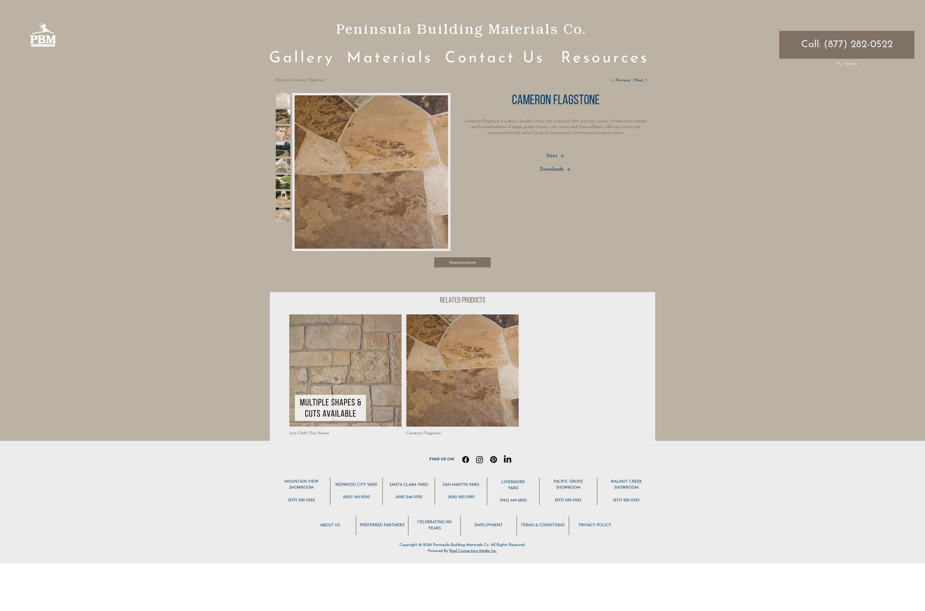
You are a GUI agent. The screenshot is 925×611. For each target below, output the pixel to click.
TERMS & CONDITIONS (543, 525)
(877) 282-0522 (301, 500)
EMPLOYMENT (489, 525)
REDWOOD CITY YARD (356, 485)
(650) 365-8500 (356, 497)
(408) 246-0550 (408, 497)
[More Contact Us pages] (547, 59)
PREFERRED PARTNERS (382, 525)
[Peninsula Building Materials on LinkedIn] (507, 459)
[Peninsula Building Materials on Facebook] (465, 459)
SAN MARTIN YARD (461, 485)
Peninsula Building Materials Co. (461, 28)
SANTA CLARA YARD (408, 485)
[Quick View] (345, 370)
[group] (462, 375)
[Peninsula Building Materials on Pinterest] (493, 459)
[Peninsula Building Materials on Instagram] (479, 459)
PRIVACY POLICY (595, 525)
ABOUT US (330, 525)
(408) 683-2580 (461, 497)
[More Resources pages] (652, 59)
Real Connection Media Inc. (473, 551)
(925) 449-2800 (513, 500)
